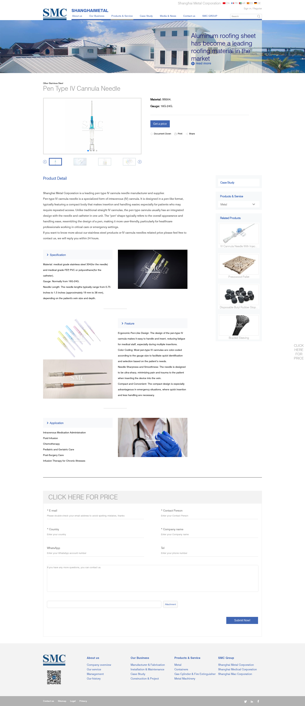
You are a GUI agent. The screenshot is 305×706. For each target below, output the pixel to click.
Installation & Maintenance (147, 669)
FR (236, 3)
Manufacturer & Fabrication (148, 664)
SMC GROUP (209, 15)
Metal (237, 204)
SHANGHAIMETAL (89, 10)
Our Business (96, 15)
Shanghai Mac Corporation (235, 674)
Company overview (99, 664)
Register (257, 8)
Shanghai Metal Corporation (236, 664)
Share (192, 133)
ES (251, 3)
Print (180, 133)
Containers (181, 669)
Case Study (146, 15)
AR (243, 3)
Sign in (247, 8)
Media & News (168, 15)
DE (259, 3)
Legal (73, 701)
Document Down (162, 133)
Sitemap (62, 701)
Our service (94, 669)
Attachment (170, 604)
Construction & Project (145, 678)
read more (172, 63)
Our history (94, 678)
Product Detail (55, 178)
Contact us (189, 15)
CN (227, 3)
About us (77, 15)
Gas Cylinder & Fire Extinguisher (195, 674)
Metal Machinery (184, 678)
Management (95, 674)
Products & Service (122, 15)
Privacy (83, 701)
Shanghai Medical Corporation (237, 669)
